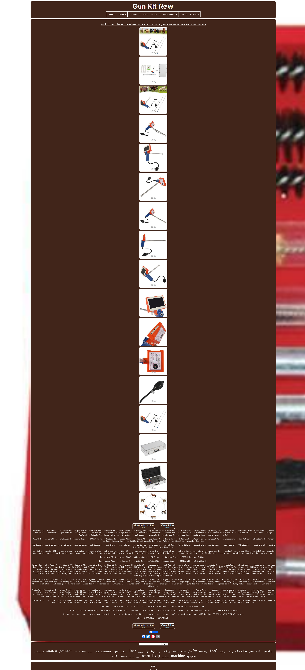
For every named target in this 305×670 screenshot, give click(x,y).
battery (222, 652)
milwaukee (241, 651)
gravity (268, 651)
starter (77, 651)
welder (131, 657)
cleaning (203, 651)
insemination (106, 652)
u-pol (159, 652)
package (167, 651)
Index (153, 666)
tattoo (137, 657)
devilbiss (165, 657)
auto (258, 651)
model (183, 651)
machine (178, 655)
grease (123, 656)
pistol (97, 652)
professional (39, 652)
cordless (51, 651)
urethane (123, 652)
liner (132, 651)
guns (251, 651)
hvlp (156, 655)
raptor (116, 652)
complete (140, 652)
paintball (65, 651)
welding (230, 652)
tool (213, 651)
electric (90, 652)
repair (175, 651)
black (114, 656)
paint (192, 650)
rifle (84, 651)
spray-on (191, 656)
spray (150, 650)
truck (146, 656)
